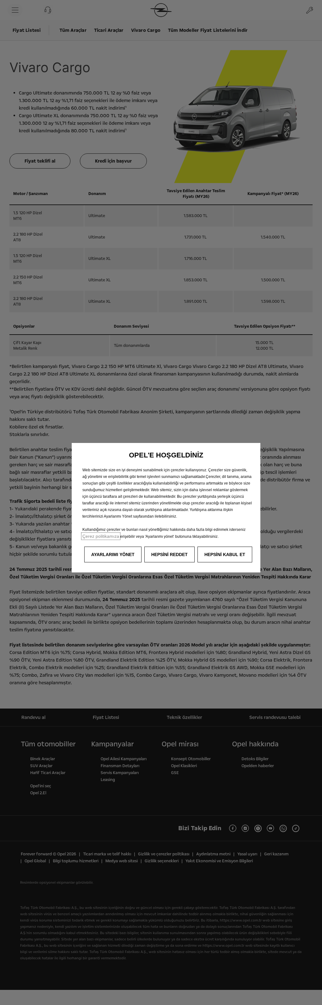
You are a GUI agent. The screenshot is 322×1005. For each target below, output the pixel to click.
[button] (113, 554)
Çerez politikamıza (100, 536)
